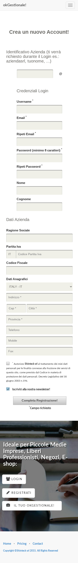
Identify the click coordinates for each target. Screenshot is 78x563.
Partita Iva (13, 246)
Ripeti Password (29, 166)
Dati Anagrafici (17, 279)
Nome (21, 183)
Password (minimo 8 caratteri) (39, 150)
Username (25, 101)
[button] (39, 400)
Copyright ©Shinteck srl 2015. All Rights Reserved (30, 550)
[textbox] (35, 74)
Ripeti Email (26, 134)
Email (22, 118)
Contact (38, 543)
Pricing (21, 543)
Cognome (24, 199)
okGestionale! (14, 5)
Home (7, 543)
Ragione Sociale (18, 230)
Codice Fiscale (16, 263)
